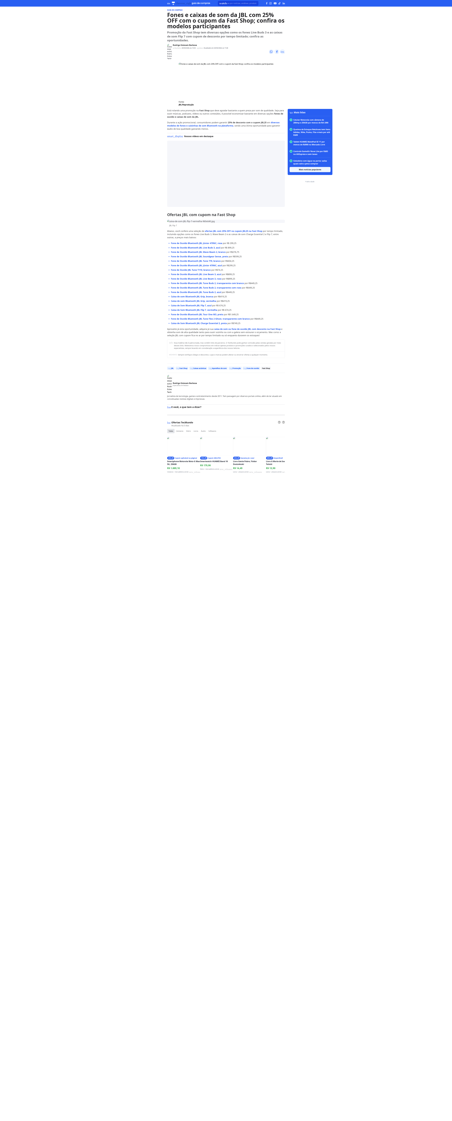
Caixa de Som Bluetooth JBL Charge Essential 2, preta (199, 323)
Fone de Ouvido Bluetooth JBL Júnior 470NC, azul (196, 265)
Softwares (212, 431)
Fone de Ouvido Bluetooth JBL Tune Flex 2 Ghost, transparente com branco (210, 318)
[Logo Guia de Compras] (201, 3)
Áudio (203, 431)
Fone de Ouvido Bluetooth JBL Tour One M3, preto (197, 314)
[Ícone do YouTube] (275, 3)
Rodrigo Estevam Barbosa (185, 45)
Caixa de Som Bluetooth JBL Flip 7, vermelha (194, 310)
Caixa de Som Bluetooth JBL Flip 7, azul (191, 305)
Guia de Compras (175, 10)
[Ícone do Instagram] (270, 3)
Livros (196, 431)
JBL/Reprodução (186, 104)
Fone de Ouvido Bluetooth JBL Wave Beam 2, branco (198, 252)
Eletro (188, 431)
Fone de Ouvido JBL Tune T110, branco (191, 269)
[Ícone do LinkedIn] (284, 3)
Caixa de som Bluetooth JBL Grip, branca (192, 296)
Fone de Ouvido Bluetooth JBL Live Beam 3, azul (196, 274)
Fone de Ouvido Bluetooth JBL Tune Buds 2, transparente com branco (207, 283)
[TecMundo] (173, 3)
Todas (171, 431)
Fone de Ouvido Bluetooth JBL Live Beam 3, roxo (196, 278)
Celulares (179, 431)
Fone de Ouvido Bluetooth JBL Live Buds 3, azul (195, 247)
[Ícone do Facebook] (266, 3)
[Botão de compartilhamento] (271, 51)
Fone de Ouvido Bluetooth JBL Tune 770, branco (196, 261)
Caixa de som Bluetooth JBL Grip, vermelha (193, 301)
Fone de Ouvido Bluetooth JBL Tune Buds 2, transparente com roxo (206, 287)
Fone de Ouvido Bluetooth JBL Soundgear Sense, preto (199, 256)
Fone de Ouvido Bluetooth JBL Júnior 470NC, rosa (196, 243)
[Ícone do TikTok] (279, 3)
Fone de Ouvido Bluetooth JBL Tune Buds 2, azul (196, 292)
